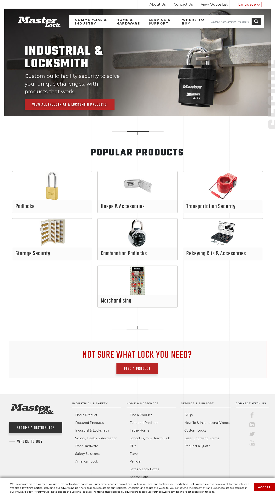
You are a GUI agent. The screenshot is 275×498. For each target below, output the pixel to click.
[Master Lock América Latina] (34, 26)
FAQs (188, 415)
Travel (134, 454)
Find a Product (86, 415)
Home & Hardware (128, 21)
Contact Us (183, 4)
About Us (158, 4)
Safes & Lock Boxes (144, 469)
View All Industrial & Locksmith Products (69, 104)
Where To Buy (30, 441)
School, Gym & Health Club (150, 438)
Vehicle (135, 461)
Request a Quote (197, 446)
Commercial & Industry (91, 21)
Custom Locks (195, 430)
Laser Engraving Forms (201, 438)
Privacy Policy (24, 491)
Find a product (137, 369)
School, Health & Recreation (96, 438)
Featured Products (89, 423)
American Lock (86, 461)
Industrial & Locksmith (92, 430)
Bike (133, 446)
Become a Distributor (36, 428)
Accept (264, 487)
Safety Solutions (87, 454)
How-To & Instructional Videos (206, 423)
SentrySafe (139, 477)
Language (247, 4)
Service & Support (160, 21)
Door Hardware (86, 446)
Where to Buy (193, 21)
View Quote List (214, 4)
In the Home (139, 430)
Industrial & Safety (90, 403)
